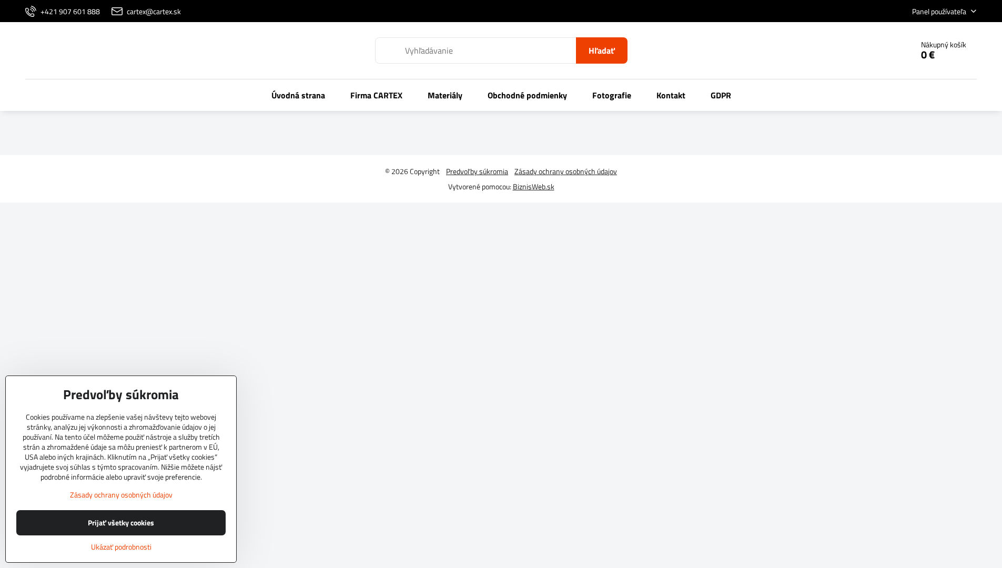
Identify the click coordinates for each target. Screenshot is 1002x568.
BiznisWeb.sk (533, 186)
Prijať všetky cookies (121, 522)
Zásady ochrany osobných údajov (565, 171)
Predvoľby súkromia (477, 171)
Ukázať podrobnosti (121, 547)
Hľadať (602, 50)
